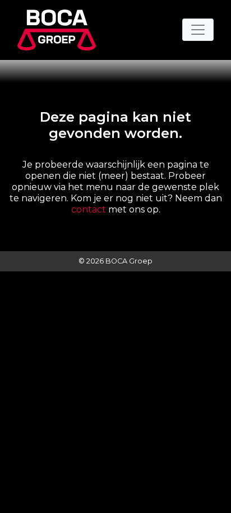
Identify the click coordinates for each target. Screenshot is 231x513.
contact (88, 209)
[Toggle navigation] (198, 30)
